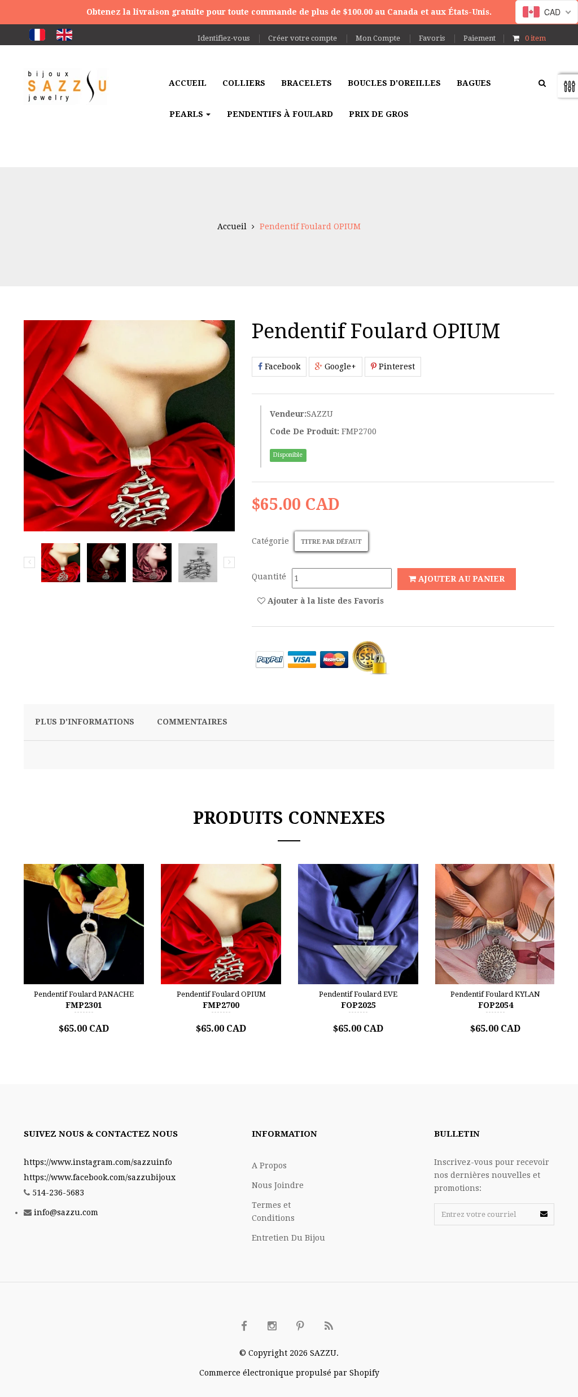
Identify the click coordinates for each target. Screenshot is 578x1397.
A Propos (269, 1165)
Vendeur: (288, 413)
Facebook (281, 366)
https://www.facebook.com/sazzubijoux (100, 1177)
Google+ (339, 366)
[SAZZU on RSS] (328, 1326)
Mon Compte (378, 38)
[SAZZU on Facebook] (244, 1326)
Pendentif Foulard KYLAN (495, 994)
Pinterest (395, 366)
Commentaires (192, 721)
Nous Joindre (278, 1185)
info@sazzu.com (66, 1212)
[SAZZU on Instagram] (272, 1326)
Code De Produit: (304, 431)
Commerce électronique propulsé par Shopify (289, 1372)
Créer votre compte (302, 38)
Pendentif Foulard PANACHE (84, 994)
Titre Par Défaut (331, 541)
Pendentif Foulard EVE (358, 994)
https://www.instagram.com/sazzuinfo (98, 1162)
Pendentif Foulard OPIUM (221, 994)
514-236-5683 (58, 1192)
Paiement (479, 38)
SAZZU (319, 413)
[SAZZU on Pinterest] (300, 1326)
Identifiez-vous (223, 38)
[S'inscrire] (543, 1213)
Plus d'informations (84, 721)
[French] (37, 34)
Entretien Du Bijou (288, 1237)
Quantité (269, 576)
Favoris (432, 38)
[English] (64, 34)
